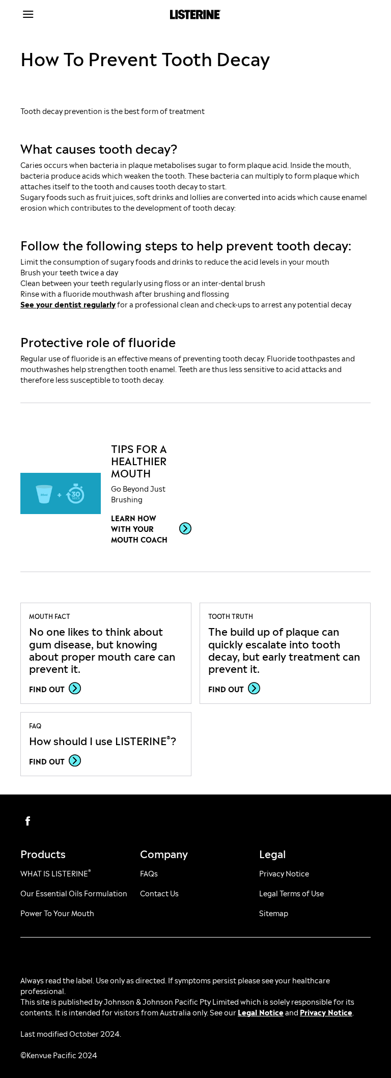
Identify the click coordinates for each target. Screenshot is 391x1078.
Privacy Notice (326, 1011)
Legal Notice (261, 1011)
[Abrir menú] (64, 14)
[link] (60, 494)
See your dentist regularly (68, 303)
